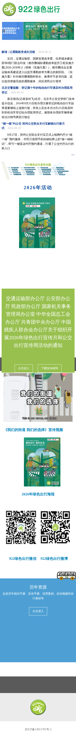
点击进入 (23, 368)
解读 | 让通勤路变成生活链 (18, 51)
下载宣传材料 (49, 368)
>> (73, 154)
